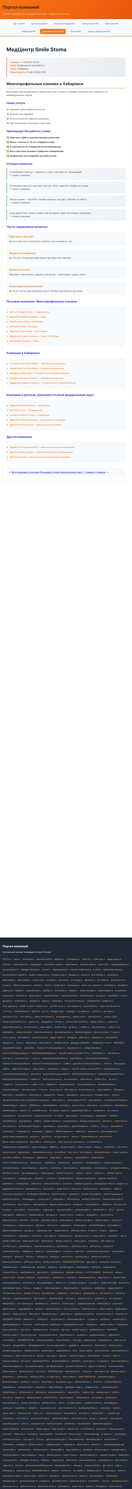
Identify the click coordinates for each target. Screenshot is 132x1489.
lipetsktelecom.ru (112, 1068)
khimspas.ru (101, 1486)
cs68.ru (6, 1068)
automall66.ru (57, 1449)
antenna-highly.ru (83, 1032)
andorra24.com (102, 1350)
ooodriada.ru (120, 1434)
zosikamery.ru (57, 1272)
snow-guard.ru (95, 1100)
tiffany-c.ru (61, 1282)
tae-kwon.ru (51, 1215)
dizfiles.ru (114, 1115)
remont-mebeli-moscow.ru (15, 1162)
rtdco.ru (115, 1095)
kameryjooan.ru (89, 1308)
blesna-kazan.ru (71, 1288)
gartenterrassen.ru (29, 1481)
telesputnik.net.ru (63, 1465)
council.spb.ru (69, 1303)
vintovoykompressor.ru (14, 1194)
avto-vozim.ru (24, 1204)
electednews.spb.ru (12, 1475)
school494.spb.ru (97, 1225)
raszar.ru (65, 1068)
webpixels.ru (9, 1418)
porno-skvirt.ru (118, 980)
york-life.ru (46, 1136)
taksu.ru (98, 1147)
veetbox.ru (59, 959)
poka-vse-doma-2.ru (110, 1006)
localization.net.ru (110, 1387)
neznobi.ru (123, 985)
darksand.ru (31, 1042)
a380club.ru (35, 1105)
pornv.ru (46, 969)
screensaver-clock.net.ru (98, 1251)
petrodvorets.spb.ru (40, 1418)
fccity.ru (40, 1439)
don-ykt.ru (122, 1147)
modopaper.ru (23, 1131)
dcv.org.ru (25, 1361)
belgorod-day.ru (40, 1147)
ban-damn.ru (24, 1037)
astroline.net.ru (56, 1298)
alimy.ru (119, 1272)
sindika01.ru (8, 1032)
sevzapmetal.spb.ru (34, 1366)
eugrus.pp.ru (49, 1209)
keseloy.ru (96, 1444)
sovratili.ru (51, 980)
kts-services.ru (31, 1027)
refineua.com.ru (37, 1376)
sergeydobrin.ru (115, 1288)
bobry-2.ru (38, 1413)
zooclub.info (61, 1434)
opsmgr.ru (71, 1011)
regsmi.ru (113, 1230)
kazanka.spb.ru (82, 1256)
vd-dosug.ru (76, 980)
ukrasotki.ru (113, 975)
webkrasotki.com (30, 1241)
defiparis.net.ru (94, 1470)
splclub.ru (34, 1136)
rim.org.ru (77, 1340)
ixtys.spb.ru (28, 1439)
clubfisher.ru (50, 1162)
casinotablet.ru (82, 1157)
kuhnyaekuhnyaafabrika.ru (111, 1074)
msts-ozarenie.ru (72, 1308)
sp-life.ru (73, 1027)
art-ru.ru (106, 1481)
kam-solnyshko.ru (120, 1361)
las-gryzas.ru (109, 1470)
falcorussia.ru (73, 1199)
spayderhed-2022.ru (81, 1110)
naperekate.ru (77, 1058)
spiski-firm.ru (63, 1188)
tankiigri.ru (55, 1475)
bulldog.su (22, 1444)
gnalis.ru (46, 1001)
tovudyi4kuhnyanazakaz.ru (16, 1074)
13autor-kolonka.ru (22, 985)
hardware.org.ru (10, 1267)
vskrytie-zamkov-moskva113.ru (86, 1068)
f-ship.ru (103, 1230)
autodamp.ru (49, 1126)
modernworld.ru (116, 1366)
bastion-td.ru (119, 1277)
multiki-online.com (11, 1241)
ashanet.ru (107, 1121)
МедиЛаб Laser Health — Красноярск (28, 331)
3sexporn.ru (8, 1042)
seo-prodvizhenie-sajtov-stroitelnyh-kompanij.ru (26, 1100)
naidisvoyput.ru (53, 1455)
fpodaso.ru (73, 975)
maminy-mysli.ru (55, 1423)
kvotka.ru (7, 1209)
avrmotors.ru (28, 1282)
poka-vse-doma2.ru (44, 1016)
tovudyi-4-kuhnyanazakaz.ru (51, 1048)
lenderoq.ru (100, 1288)
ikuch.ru (40, 1355)
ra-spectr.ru (106, 1434)
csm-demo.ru (26, 1016)
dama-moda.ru (10, 1371)
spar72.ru (43, 1475)
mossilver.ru (87, 1288)
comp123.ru (109, 1147)
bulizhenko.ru (9, 1387)
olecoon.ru (63, 980)
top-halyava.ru (74, 1006)
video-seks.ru (39, 1068)
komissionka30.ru (56, 1392)
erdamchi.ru (78, 1162)
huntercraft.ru (98, 1413)
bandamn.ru (97, 1037)
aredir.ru (90, 1486)
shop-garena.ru (10, 1006)
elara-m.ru (76, 1188)
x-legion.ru (84, 1027)
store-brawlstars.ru (43, 1032)
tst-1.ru (45, 1011)
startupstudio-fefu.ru (104, 1183)
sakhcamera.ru (40, 1204)
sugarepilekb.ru (25, 1308)
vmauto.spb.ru (43, 1429)
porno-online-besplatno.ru (15, 1136)
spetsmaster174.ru (41, 1361)
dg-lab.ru (41, 1267)
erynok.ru (67, 1183)
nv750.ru (94, 1126)
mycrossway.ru (67, 1397)
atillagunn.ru (47, 1021)
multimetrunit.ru (40, 1329)
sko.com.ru (123, 1282)
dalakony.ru (29, 1319)
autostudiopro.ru (11, 969)
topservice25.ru (32, 1350)
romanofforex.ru (10, 1272)
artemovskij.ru (106, 1308)
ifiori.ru (116, 1355)
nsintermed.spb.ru (60, 1418)
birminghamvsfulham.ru (38, 1194)
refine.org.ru (20, 1434)
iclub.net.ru (117, 1303)
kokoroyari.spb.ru (53, 1288)
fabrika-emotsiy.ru (52, 1262)
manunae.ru (37, 1131)
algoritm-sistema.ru (107, 1178)
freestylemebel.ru (11, 1455)
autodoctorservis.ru (91, 1199)
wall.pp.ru (78, 1465)
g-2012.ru (96, 1011)
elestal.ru (73, 990)
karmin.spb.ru (9, 1449)
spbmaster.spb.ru (94, 1439)
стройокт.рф (113, 1413)
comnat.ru (7, 1256)
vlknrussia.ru (120, 1063)
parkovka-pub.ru (78, 1481)
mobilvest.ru (59, 1277)
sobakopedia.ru (53, 1251)
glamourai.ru (90, 1340)
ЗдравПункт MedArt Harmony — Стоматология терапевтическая (43, 383)
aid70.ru (6, 1314)
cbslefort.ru (111, 1397)
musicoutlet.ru (111, 1439)
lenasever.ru (8, 995)
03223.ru (7, 959)
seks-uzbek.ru (24, 980)
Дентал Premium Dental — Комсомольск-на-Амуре (35, 424)
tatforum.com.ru (28, 1486)
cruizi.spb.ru (116, 1418)
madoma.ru (80, 1131)
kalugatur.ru (42, 1256)
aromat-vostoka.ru (26, 1277)
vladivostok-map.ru (21, 1068)
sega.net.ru (8, 1465)
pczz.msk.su (23, 1418)
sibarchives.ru (121, 1105)
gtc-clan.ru (108, 1465)
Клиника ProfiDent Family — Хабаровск (29, 415)
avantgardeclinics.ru (88, 1408)
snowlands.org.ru (64, 1382)
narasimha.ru (63, 1126)
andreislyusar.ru (10, 1110)
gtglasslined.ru (63, 1350)
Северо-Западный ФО (64, 23)
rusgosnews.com (44, 1230)
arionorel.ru (70, 1423)
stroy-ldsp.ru (47, 1382)
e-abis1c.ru (112, 1021)
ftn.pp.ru (7, 1345)
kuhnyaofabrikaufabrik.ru (97, 1058)
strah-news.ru (71, 964)
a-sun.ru (35, 1382)
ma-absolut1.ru (25, 1115)
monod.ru (7, 1434)
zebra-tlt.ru (36, 1183)
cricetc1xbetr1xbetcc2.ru (15, 1021)
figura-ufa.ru (58, 1460)
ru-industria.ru (22, 1183)
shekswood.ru (24, 1449)
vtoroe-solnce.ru (54, 1413)
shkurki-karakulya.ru (113, 1194)
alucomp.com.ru (10, 1486)
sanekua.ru (8, 1408)
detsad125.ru (9, 1303)
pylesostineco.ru (54, 1308)
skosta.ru (25, 1382)
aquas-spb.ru (9, 1413)
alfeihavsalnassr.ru (64, 1131)
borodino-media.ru (12, 1157)
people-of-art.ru (32, 1293)
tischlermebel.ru (41, 1449)
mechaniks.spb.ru (106, 1376)
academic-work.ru (93, 1402)
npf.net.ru (18, 1256)
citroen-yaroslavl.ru (30, 1402)
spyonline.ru (43, 1272)
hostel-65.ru (60, 985)
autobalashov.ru (33, 1188)
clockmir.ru (84, 1413)
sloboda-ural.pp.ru (75, 1272)
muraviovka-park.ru (112, 1162)
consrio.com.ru (66, 1215)
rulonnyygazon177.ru (76, 1100)
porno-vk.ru (38, 980)
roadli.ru (38, 1121)
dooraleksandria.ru (64, 1032)
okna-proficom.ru (52, 1183)
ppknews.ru (114, 1335)
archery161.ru (106, 1215)
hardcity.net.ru (115, 1345)
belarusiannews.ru (88, 1460)
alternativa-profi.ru (47, 1486)
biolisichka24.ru (66, 1178)
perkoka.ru (65, 1105)
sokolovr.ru (99, 1173)
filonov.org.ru (75, 1434)
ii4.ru (75, 1350)
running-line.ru (9, 1225)
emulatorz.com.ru (120, 1481)
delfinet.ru (48, 990)
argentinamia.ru (50, 1105)
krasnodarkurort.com (73, 1324)
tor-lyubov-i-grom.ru (59, 1110)
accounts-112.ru (10, 1016)
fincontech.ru (111, 1037)
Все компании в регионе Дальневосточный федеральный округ (47, 472)
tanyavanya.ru (48, 1173)
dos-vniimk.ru (121, 1460)
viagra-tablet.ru (57, 1037)
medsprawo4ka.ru (92, 1048)
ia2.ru (111, 1209)
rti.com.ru (27, 1324)
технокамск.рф (91, 1434)
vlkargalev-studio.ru (29, 1460)
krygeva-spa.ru (25, 1225)
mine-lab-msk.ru (101, 1032)
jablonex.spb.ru (118, 1371)
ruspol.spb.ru (88, 1361)
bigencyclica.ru (10, 1220)
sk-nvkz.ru (41, 1371)
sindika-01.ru (60, 1027)
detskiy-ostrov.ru (64, 1241)
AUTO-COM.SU (93, 1272)
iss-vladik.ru (79, 1470)
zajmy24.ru (29, 1048)
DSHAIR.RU (112, 1329)
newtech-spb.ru (114, 1173)
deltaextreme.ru (34, 1397)
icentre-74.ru (88, 1392)
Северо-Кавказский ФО (99, 31)
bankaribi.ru (53, 1068)
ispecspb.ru (8, 1215)
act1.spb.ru (70, 1298)
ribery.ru (75, 1136)
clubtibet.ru (62, 1293)
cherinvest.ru (47, 1241)
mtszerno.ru (41, 1387)
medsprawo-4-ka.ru (102, 1042)
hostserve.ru (74, 985)
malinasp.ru (24, 1235)
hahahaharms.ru (22, 1011)
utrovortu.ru (49, 1188)
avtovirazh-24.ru (79, 1418)
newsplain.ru (116, 1126)
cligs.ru (118, 1465)
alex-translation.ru (67, 1408)
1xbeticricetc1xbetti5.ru (77, 1021)
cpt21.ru (120, 1209)
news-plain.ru (72, 1115)
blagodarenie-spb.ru (12, 1048)
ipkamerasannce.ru (89, 1455)
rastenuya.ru (36, 964)
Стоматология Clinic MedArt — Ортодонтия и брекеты (37, 363)
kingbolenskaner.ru (23, 1298)
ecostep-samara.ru (77, 1282)
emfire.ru (85, 975)
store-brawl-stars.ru (12, 1027)
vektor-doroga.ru (88, 990)
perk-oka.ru (92, 1105)
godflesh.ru (8, 1183)
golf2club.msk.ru (79, 1246)
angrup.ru (52, 1267)
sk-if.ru (61, 1402)
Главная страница (95, 472)
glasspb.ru (8, 1001)
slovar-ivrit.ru (105, 1136)
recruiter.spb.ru (66, 1267)
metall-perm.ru (19, 1314)
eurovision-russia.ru (53, 964)
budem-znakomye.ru (39, 975)
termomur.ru (36, 1162)
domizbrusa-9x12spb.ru (116, 1100)
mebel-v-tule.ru (107, 1324)
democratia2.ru (72, 1371)
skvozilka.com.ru (60, 1481)
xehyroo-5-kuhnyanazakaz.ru (46, 1063)
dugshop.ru (65, 1225)
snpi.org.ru (116, 1220)
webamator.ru (9, 1115)
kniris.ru (25, 1423)
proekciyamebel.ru (45, 1340)
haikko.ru (39, 1251)
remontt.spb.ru (58, 1319)
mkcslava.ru (106, 1188)
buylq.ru (117, 1408)
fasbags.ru (72, 1037)
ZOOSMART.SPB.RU (12, 1319)
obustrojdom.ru (67, 1335)
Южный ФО (75, 31)
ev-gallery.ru (84, 1011)
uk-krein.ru (33, 1434)
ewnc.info (79, 1251)
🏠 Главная (19, 23)
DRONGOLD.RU (55, 1371)
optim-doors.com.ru (25, 1355)
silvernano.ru (61, 990)
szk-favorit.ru (106, 1293)
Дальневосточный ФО (53, 31)
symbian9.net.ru (97, 1329)
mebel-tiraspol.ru (11, 1429)
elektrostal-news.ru (112, 969)
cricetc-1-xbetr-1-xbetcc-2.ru (33, 1006)
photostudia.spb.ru (76, 1319)
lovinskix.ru (21, 995)
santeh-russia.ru (79, 1329)
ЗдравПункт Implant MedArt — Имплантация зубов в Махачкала (42, 447)
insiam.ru (80, 1215)
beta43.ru (33, 1408)
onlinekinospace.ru (83, 1183)
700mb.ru (45, 1460)
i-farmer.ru (87, 1371)
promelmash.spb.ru (12, 1439)
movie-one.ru (78, 1105)
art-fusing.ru (97, 1397)
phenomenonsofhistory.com (39, 1465)
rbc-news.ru (103, 980)
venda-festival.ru (24, 1032)
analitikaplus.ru (27, 1272)
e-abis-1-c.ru (114, 1027)
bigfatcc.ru (8, 990)
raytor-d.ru (34, 1021)
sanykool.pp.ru (96, 1475)
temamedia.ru (82, 1397)
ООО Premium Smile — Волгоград (26, 321)
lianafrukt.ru (21, 1408)
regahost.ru (21, 1215)
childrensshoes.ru (82, 1382)
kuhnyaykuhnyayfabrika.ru (15, 1079)
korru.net (34, 1220)
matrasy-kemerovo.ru (90, 1121)
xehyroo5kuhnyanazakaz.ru (16, 1053)
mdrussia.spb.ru (117, 1429)
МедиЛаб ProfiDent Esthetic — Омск (28, 316)
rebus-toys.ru (45, 1042)
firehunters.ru (21, 1001)
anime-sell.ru (83, 1444)
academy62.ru (119, 1319)
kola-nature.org (76, 1439)
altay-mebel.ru (70, 1376)
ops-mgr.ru (108, 1011)
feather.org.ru (29, 1475)
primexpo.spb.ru (83, 1209)
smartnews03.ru (51, 995)
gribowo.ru (34, 1001)
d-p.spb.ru (94, 1282)
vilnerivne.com (24, 1413)
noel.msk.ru (105, 1408)
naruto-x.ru (25, 1110)
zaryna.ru (68, 1157)
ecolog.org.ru (44, 1199)
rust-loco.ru (52, 1225)
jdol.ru (89, 1173)
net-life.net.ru (9, 1204)
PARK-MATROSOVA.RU (73, 1262)
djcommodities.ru (80, 1126)
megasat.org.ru (92, 1387)
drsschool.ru (121, 1314)
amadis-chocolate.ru (91, 1194)
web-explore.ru (20, 964)
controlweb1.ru (92, 1204)
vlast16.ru (23, 1220)
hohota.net (108, 1272)
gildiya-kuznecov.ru (100, 1256)
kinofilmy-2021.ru (11, 1173)
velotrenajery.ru (105, 990)
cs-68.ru (67, 1063)
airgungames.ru (63, 1016)
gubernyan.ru (48, 1350)
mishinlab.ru (110, 985)
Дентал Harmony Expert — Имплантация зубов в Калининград (41, 452)
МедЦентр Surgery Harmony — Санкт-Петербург (34, 336)
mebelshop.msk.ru (87, 1277)
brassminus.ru (105, 1340)
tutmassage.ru (29, 1199)
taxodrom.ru (87, 1345)
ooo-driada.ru (115, 1298)
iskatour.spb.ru (102, 1220)
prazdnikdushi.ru (44, 959)
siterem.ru (55, 1303)
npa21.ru (63, 1355)
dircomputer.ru (70, 1168)
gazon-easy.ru (9, 1308)
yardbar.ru (88, 1449)
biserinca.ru (55, 1324)
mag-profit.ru (73, 1392)
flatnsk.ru (7, 1298)
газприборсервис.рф (113, 1444)
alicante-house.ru (108, 1455)
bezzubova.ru (48, 1293)
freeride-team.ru (88, 964)
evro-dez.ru (112, 1110)
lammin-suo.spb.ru (84, 1220)
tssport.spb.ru (86, 1350)
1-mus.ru (115, 1032)
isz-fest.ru (68, 1251)
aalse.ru (23, 1105)
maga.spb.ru (69, 1444)
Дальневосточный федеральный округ (29, 14)
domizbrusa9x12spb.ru (30, 1126)
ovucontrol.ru (49, 1141)
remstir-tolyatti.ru (65, 1173)
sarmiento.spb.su (49, 1220)
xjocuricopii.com (29, 1335)
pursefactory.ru (39, 1110)
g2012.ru (36, 1011)
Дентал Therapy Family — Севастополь (29, 312)
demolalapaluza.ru (30, 1173)
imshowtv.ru (92, 1324)
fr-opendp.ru (103, 1361)
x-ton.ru (105, 1126)
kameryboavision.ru (12, 1262)
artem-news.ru (41, 1324)
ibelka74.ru (124, 1455)
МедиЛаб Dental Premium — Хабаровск (30, 405)
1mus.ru (19, 1042)
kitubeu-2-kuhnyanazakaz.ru (16, 1063)
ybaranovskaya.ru (97, 1335)
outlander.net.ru (53, 1444)
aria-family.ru (25, 1121)
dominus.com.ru (69, 1475)
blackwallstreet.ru (120, 1350)
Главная (6, 14)
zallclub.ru (108, 1246)
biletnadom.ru (98, 1053)
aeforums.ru (95, 1246)
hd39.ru (115, 1392)
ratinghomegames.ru (13, 1350)
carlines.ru (120, 1293)
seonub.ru (39, 1178)
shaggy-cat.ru (57, 1011)
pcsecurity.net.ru (11, 1329)
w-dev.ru (92, 1230)
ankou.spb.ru (80, 1241)
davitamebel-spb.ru (12, 1288)
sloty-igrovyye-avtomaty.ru (71, 1141)
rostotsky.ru (28, 1157)
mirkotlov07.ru (51, 1397)
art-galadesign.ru (45, 1282)
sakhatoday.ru (25, 1246)
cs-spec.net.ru (54, 1376)
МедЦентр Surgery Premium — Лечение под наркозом (37, 378)
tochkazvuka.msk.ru (12, 1293)
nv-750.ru (59, 1115)
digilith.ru (54, 1147)
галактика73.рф (109, 1282)
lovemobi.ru (94, 1481)
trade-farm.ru (120, 1121)
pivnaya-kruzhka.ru (119, 1168)
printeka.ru (44, 1481)
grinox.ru (39, 1308)
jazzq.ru (93, 1418)
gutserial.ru (101, 1429)
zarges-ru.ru (122, 1183)
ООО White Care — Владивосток (26, 410)
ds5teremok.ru (26, 1392)
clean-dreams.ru (29, 1168)
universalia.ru (97, 1157)
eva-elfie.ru (60, 1152)
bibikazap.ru (9, 1470)
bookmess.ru (9, 1376)
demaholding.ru (10, 1105)
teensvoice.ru (9, 1152)
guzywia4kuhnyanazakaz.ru (56, 1074)
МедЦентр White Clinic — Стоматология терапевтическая (39, 373)
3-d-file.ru (7, 1011)
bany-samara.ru (29, 1455)
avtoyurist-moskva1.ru (110, 1262)
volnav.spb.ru (118, 1251)
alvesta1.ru (94, 1241)
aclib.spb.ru (40, 1392)
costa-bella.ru (34, 1209)
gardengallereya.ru (12, 1324)
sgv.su (123, 1235)
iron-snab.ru (19, 1209)
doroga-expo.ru (61, 1136)
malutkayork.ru (65, 1235)
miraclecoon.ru (87, 995)
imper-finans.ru (63, 1340)
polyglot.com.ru (85, 1298)
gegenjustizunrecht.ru (13, 1188)
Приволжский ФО (90, 23)
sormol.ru (38, 985)
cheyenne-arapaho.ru (13, 1366)
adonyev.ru (89, 980)
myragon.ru (92, 1319)
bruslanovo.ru (41, 1303)
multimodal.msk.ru (11, 1251)
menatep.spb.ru (10, 1481)
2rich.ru (48, 985)
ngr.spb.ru (29, 1230)
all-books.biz (27, 1429)
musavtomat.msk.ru (48, 1335)
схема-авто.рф (27, 1267)
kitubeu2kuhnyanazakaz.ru (55, 1058)
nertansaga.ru (87, 1115)
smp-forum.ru (104, 1277)
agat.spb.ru (91, 1262)
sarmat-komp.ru (59, 1194)
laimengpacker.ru (36, 1345)
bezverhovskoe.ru (105, 1314)
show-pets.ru (35, 995)
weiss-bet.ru (56, 1157)
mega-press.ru (114, 959)
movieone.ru (99, 1110)
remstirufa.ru (64, 1162)
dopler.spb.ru (121, 1308)
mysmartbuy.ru (70, 1121)
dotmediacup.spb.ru (102, 1423)
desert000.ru (94, 1355)
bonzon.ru (66, 1470)
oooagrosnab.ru (59, 975)
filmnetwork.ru (10, 1235)
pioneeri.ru (74, 1194)
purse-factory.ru (40, 1037)
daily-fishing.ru (56, 1387)
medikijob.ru (43, 1319)
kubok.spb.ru (109, 1267)
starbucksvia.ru (33, 990)
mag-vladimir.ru (73, 1449)
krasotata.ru (28, 959)
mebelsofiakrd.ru (113, 1382)
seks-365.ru (35, 1141)
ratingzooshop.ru (50, 1314)
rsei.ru (41, 1455)
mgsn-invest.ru (70, 1455)
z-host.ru (35, 1058)
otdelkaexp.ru (44, 1277)
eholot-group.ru (26, 1371)
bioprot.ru (20, 1397)
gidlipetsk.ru (101, 1298)
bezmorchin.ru (100, 1209)
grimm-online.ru (36, 1444)
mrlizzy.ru (98, 1382)
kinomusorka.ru (90, 1188)
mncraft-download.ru (86, 1178)
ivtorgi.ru (106, 1355)
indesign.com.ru (118, 1449)
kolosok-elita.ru (36, 1215)
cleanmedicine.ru (89, 1136)
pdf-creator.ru (107, 1241)
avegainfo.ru (92, 1215)
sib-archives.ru (99, 1027)
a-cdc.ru (97, 969)
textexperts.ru (102, 1168)
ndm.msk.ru (34, 1314)
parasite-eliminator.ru (76, 1366)
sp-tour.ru (54, 1329)
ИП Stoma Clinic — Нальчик (24, 326)
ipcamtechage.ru (11, 1382)
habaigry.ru (27, 1251)
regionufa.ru (42, 1157)
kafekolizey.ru (103, 1303)
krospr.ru (7, 985)
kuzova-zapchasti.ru (57, 1345)
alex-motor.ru (40, 1298)
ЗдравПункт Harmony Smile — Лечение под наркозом (37, 368)
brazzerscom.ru (74, 1048)
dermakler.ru (64, 1486)
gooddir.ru (113, 1235)
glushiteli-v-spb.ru (74, 1387)
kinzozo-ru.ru (120, 1204)
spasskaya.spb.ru (11, 1423)
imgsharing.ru (24, 1152)
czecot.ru (103, 1418)
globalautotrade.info (84, 1314)
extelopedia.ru (66, 1220)
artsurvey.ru (78, 1486)
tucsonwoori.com (48, 1408)
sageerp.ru (73, 1345)
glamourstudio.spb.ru (56, 1439)
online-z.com (9, 1277)
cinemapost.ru (73, 959)
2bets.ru (118, 1188)
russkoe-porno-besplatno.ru (16, 1147)
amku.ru (122, 1470)
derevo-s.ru (73, 1429)
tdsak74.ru (107, 1204)
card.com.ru (67, 1256)
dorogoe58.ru (19, 1345)
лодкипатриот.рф (86, 1303)
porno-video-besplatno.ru (15, 1141)
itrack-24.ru (103, 964)
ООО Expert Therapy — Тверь (24, 341)
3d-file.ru (59, 1021)
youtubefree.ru (10, 1121)
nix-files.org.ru (10, 1246)
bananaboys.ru (111, 1402)
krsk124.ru (96, 1267)
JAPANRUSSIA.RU (25, 1340)
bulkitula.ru (57, 1001)
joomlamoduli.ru (74, 1402)
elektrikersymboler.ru (44, 1246)
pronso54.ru (121, 990)
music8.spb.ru (82, 1267)
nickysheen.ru (70, 1413)
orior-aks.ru (75, 1293)
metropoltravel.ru (102, 1152)
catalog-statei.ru (11, 1361)
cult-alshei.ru (9, 1340)
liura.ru (124, 995)
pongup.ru (101, 995)
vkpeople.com (38, 1423)
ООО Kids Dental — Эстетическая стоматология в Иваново (40, 457)
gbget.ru (49, 1131)
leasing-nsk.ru (103, 1392)
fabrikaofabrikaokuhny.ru (84, 1074)
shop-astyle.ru (58, 1429)
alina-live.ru (71, 1460)
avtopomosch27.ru (43, 1115)
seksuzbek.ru (9, 980)
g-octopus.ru (106, 1105)
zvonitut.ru (51, 1178)
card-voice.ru (58, 1100)
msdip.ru (80, 1173)
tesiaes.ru (54, 1256)
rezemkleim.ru (9, 1178)
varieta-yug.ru (110, 1016)
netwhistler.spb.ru (40, 1470)
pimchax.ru (8, 1058)
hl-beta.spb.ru (80, 1225)
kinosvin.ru (37, 1235)
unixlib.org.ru (111, 1475)
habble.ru (19, 990)
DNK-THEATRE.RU (87, 1376)
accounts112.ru (90, 1006)
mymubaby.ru (114, 1225)
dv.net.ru (19, 1465)
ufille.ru (16, 959)
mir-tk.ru (108, 1063)
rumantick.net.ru (25, 1387)
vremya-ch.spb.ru (77, 1355)
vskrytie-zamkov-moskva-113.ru (74, 1053)
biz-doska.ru (86, 1152)
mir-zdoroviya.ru (25, 1303)
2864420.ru (119, 1042)
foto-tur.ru (73, 1152)
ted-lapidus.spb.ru (55, 1366)
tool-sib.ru (26, 1329)
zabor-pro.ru (120, 1340)
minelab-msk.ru (61, 1042)
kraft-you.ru (99, 959)
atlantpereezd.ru (60, 969)
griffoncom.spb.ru (32, 1262)
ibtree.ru (83, 1475)
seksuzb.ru (36, 1074)
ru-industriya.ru (94, 1141)
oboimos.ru (8, 1355)
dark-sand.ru (46, 1027)
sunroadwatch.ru (11, 1402)
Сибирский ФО (29, 31)
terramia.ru (105, 1319)
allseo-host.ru (79, 1016)
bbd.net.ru (71, 1277)
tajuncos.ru (93, 1131)
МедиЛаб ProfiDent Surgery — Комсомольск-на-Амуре (37, 420)
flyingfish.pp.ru (10, 1392)
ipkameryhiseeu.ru (60, 1361)
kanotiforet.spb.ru (11, 1199)
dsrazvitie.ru (101, 1345)
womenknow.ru (105, 1460)
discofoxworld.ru (69, 995)
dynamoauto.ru (90, 1293)
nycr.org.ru (51, 1355)
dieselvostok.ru (61, 1230)
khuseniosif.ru (84, 1423)
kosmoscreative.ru (11, 1282)
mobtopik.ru (122, 1324)
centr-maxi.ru (115, 1486)
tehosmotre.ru (95, 1016)
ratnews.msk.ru (49, 1402)
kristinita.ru (56, 1168)
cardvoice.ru (9, 1131)
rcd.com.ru (8, 1397)
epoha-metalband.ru (12, 1230)
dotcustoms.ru (10, 1126)
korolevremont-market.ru (15, 975)
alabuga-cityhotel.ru (30, 969)
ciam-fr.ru (87, 959)
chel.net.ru (40, 1225)
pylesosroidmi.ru (93, 1465)
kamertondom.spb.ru (113, 1199)
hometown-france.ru (74, 1001)
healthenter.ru (86, 1168)
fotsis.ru (27, 1288)
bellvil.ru (55, 1470)
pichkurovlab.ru (68, 1147)
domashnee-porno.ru (43, 1152)
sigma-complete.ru (97, 1366)
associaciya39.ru (65, 1209)
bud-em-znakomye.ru (80, 969)
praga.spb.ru (59, 1199)
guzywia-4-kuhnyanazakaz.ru (87, 1063)
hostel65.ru (113, 995)
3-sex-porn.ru (9, 1037)
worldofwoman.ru (11, 1168)
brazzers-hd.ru (22, 1058)
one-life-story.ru (57, 1006)
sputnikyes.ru (63, 1246)
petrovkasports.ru (109, 1131)
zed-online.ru (113, 1053)
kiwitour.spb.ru (102, 1449)
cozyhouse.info (10, 1460)
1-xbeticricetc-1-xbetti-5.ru (99, 1001)
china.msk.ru (9, 1444)
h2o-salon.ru (50, 1235)
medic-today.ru (84, 1147)
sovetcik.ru (82, 1335)
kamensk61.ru (46, 1434)
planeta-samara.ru (52, 1121)
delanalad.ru (102, 1115)
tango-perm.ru (99, 1235)
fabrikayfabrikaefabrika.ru (44, 1053)
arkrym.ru (44, 1168)
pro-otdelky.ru (98, 975)
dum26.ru (76, 1361)
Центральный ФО (39, 23)
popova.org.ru (23, 1470)
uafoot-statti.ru (97, 1021)
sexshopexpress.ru (120, 964)
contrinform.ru (87, 1429)
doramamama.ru (93, 1162)
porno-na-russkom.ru (91, 985)
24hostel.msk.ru (78, 1230)
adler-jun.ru (84, 1037)
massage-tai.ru (25, 1178)
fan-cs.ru (65, 1329)
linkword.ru (22, 1376)
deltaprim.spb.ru (82, 1235)
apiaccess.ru (66, 1314)
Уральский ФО (112, 23)
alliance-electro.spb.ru (60, 1204)
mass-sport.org (101, 1371)
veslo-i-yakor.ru (120, 1152)
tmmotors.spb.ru (11, 1335)
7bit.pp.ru (30, 1256)
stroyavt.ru (78, 1204)
